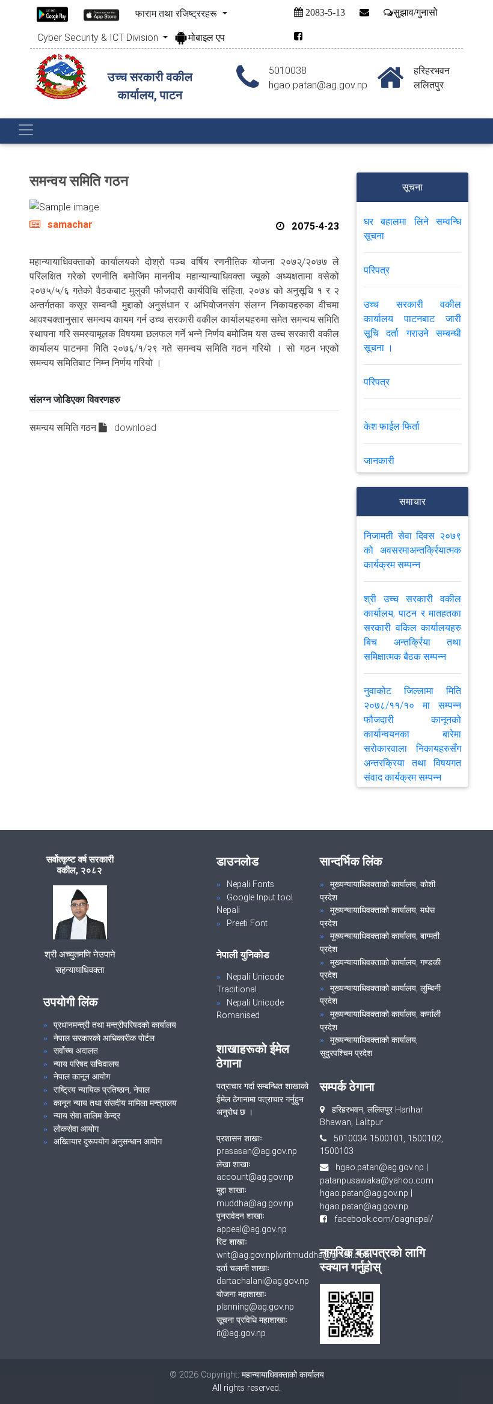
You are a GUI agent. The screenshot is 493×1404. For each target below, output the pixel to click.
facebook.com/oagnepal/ (380, 1218)
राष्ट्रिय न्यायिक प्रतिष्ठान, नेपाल (102, 1089)
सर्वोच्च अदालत (76, 1050)
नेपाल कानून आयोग (82, 1076)
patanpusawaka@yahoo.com (376, 1180)
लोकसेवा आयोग (76, 1128)
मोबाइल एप (206, 37)
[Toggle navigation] (26, 129)
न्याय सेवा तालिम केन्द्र (87, 1115)
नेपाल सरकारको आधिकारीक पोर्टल (104, 1038)
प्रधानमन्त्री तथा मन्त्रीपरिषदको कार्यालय (115, 1024)
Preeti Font (247, 923)
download (135, 427)
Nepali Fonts (250, 884)
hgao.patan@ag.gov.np (379, 1167)
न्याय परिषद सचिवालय (86, 1063)
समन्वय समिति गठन (64, 427)
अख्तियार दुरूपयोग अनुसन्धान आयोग (108, 1141)
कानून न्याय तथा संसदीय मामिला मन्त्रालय (115, 1102)
